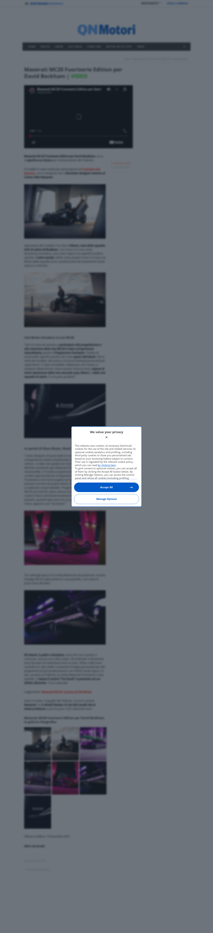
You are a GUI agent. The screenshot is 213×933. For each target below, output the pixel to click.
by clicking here (107, 465)
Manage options (106, 499)
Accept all (106, 487)
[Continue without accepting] (106, 437)
